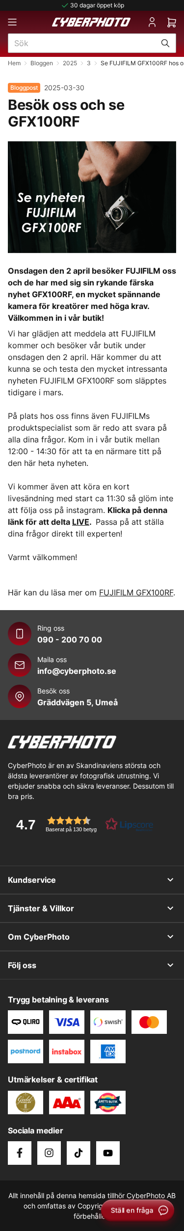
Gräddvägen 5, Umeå (77, 702)
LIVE (80, 522)
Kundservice (32, 880)
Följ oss (22, 965)
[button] (81, 824)
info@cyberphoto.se (76, 671)
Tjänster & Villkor (41, 908)
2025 (70, 63)
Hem (14, 63)
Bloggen (41, 63)
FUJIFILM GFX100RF (136, 592)
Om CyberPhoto (39, 937)
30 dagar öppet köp (97, 5)
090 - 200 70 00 (69, 639)
